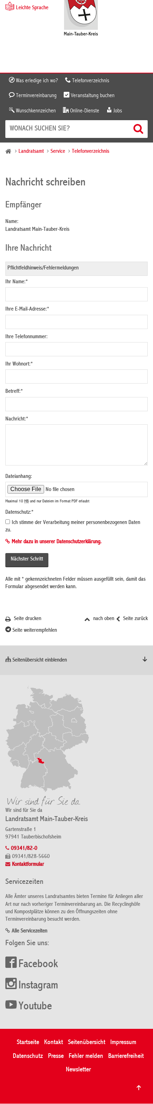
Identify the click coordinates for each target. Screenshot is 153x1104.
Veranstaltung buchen (92, 96)
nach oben (103, 619)
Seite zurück (135, 619)
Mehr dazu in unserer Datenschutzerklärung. (57, 542)
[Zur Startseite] (81, 18)
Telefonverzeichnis (90, 81)
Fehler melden (86, 1056)
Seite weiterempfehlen (34, 631)
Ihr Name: (16, 282)
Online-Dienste (84, 111)
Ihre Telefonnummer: (26, 337)
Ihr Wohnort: (19, 364)
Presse (56, 1056)
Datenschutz (28, 1056)
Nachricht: (16, 419)
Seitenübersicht (86, 1042)
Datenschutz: (19, 512)
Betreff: (14, 392)
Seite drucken (26, 619)
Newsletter (78, 1069)
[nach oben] (139, 1088)
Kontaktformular (28, 865)
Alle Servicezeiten (29, 931)
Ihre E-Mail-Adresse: (27, 309)
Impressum (123, 1042)
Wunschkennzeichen (35, 111)
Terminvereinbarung (36, 96)
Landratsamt (31, 152)
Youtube (35, 1007)
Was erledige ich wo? (36, 81)
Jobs (117, 111)
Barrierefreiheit (126, 1056)
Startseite (28, 1042)
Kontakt (53, 1042)
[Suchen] (139, 128)
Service (58, 152)
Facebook (38, 964)
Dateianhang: (18, 477)
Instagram (38, 986)
